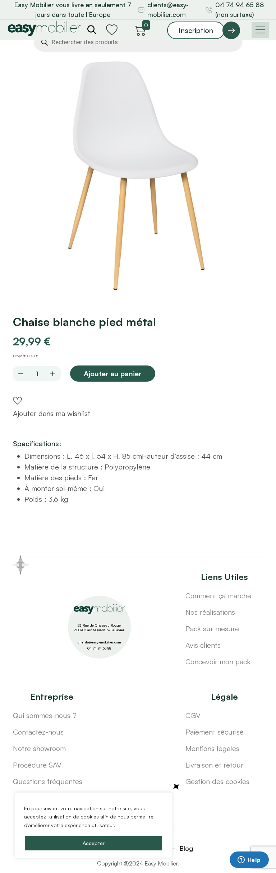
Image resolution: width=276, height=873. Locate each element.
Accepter (94, 843)
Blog (186, 848)
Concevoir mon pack (217, 661)
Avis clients (203, 645)
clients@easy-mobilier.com (168, 9)
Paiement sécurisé (214, 731)
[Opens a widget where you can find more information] (249, 860)
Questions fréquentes (47, 781)
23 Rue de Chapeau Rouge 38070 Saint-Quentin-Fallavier (99, 627)
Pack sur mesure (212, 628)
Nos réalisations (210, 612)
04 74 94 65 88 (99, 648)
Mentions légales (212, 748)
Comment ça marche (218, 595)
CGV (193, 715)
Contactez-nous (38, 731)
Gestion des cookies (217, 781)
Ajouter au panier (113, 373)
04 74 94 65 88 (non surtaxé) (239, 9)
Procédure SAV (37, 764)
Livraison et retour (214, 764)
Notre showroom (39, 748)
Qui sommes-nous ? (45, 715)
